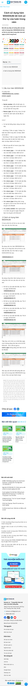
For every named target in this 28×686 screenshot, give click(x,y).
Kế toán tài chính (8, 639)
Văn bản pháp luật (8, 650)
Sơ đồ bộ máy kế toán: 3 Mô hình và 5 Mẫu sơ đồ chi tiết (14, 509)
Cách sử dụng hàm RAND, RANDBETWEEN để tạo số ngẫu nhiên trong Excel (14, 540)
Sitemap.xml (7, 672)
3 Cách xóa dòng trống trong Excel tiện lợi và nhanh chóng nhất (14, 522)
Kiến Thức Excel (4, 6)
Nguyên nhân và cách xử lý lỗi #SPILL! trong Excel (14, 527)
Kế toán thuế (7, 642)
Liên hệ (6, 661)
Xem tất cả (21, 422)
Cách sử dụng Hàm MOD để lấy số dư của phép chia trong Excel (14, 545)
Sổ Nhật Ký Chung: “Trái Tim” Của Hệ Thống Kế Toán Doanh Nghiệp (13, 499)
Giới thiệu (6, 659)
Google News (7, 670)
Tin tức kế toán (8, 653)
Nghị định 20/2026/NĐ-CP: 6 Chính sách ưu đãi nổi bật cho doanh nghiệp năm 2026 (13, 488)
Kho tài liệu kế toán (9, 629)
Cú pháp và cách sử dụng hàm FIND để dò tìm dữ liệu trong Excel (14, 531)
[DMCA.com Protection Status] (18, 683)
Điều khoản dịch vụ (9, 664)
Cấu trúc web (7, 675)
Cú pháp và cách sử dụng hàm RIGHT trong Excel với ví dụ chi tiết (14, 536)
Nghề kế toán (7, 647)
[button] (26, 2)
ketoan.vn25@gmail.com (13, 611)
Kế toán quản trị (8, 645)
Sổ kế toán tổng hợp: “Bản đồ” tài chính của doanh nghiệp (13, 504)
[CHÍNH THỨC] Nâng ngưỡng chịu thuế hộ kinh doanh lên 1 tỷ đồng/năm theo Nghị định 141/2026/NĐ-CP (13, 482)
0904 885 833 (10, 614)
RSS (5, 667)
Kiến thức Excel (8, 632)
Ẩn (9, 62)
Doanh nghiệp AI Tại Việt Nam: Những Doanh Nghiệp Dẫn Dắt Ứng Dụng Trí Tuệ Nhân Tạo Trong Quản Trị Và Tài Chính (13, 494)
